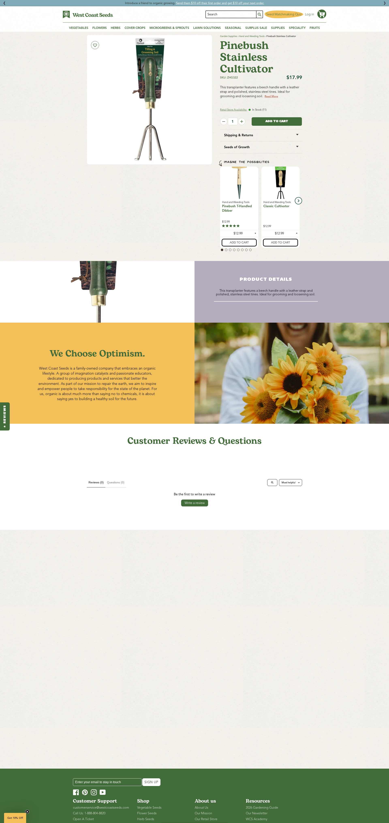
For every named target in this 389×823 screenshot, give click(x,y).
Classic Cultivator (276, 206)
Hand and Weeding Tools (252, 36)
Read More (271, 96)
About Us (201, 808)
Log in (309, 14)
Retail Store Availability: (233, 109)
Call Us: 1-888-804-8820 (89, 813)
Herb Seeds (145, 819)
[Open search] (272, 482)
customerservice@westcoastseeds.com (101, 808)
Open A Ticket (83, 819)
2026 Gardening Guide (262, 808)
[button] (321, 14)
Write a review (195, 503)
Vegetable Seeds (149, 808)
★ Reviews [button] (4, 416)
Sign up (151, 782)
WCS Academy (256, 819)
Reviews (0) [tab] (96, 482)
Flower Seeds (147, 813)
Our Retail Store (206, 819)
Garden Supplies (228, 36)
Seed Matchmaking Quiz (284, 14)
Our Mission (203, 813)
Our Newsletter (256, 813)
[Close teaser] (27, 812)
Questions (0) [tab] (115, 482)
